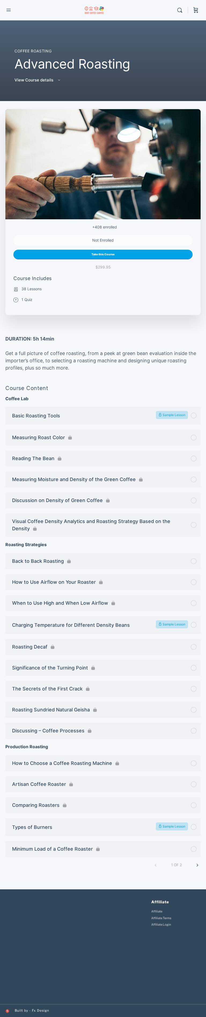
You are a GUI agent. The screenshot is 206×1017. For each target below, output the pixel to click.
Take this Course (103, 254)
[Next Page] (197, 865)
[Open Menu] (8, 10)
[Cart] (195, 10)
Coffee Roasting (33, 51)
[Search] (181, 10)
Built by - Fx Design (32, 1010)
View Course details (34, 80)
